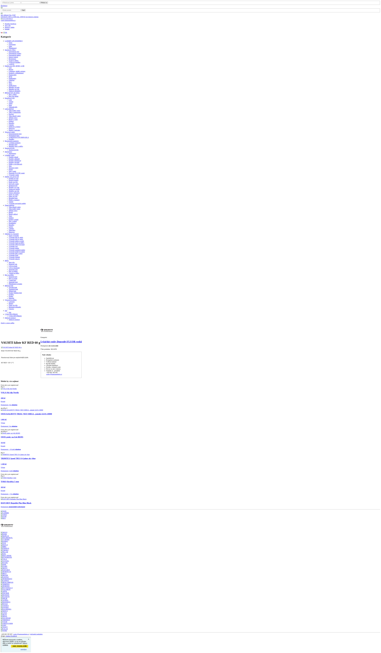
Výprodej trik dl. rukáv (16, 237)
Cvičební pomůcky (15, 143)
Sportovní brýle (9, 148)
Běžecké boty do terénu (12, 93)
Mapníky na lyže (14, 89)
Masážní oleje (13, 144)
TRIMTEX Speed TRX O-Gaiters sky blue (18, 458)
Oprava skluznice (14, 193)
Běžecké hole (9, 286)
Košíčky (11, 294)
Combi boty (12, 280)
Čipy (10, 68)
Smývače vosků (14, 184)
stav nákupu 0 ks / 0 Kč (8, 15)
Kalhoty (11, 121)
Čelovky (11, 309)
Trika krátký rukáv (14, 110)
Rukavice (12, 128)
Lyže (10, 100)
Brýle (10, 77)
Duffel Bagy (13, 85)
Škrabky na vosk (14, 187)
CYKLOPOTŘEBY (11, 314)
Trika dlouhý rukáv (15, 116)
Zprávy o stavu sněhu (7, 323)
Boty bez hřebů (13, 96)
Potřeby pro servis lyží (12, 177)
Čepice (11, 227)
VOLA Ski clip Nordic (10, 393)
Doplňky (11, 139)
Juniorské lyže (13, 269)
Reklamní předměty (15, 307)
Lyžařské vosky (10, 155)
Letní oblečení (9, 109)
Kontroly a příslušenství (16, 73)
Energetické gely (14, 51)
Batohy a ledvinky (14, 130)
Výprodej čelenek (14, 257)
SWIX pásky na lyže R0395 (12, 437)
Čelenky (11, 125)
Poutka (11, 296)
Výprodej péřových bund (17, 244)
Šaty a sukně (13, 221)
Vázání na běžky (14, 273)
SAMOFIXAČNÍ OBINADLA (19, 137)
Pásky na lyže (13, 196)
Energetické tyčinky (15, 53)
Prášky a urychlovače (15, 164)
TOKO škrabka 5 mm (10, 482)
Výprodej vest (13, 246)
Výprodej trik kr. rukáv (16, 239)
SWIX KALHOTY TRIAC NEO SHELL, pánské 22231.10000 (26, 414)
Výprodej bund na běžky (16, 243)
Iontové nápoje (13, 57)
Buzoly (11, 69)
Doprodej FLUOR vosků (17, 173)
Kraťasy (11, 114)
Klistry (11, 169)
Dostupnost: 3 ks (9, 405)
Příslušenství (13, 48)
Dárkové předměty (14, 91)
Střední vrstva (13, 118)
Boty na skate (13, 278)
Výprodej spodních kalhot (17, 250)
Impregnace (8, 152)
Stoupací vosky (13, 168)
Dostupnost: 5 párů (10, 471)
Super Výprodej (14, 235)
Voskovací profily (14, 189)
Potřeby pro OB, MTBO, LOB (14, 66)
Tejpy (10, 84)
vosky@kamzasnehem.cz (54, 374)
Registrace (4, 6)
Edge (10, 46)
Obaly (11, 103)
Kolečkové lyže (10, 98)
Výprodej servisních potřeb (17, 203)
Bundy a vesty (13, 119)
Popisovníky (13, 75)
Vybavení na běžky (11, 300)
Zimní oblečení (9, 205)
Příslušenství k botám (15, 284)
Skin (10, 166)
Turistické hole (13, 289)
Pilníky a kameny (14, 200)
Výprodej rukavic (14, 259)
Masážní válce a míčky (16, 146)
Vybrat (3, 423)
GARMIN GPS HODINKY (14, 41)
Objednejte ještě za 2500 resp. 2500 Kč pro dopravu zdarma (19, 17)
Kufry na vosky (14, 194)
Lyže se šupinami (14, 268)
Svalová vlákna (13, 60)
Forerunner (12, 44)
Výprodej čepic (13, 255)
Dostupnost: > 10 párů (11, 449)
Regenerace (12, 59)
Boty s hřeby (13, 94)
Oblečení (11, 80)
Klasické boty (13, 277)
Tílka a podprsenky (15, 112)
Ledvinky (12, 302)
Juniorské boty (13, 282)
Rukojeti (11, 298)
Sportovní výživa (10, 50)
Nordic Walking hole (15, 293)
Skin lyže (12, 262)
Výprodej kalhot (14, 248)
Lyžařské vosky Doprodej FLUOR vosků (61, 341)
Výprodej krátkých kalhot (17, 252)
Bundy (11, 212)
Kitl (6, 311)
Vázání (11, 102)
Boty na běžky (9, 275)
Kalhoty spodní (13, 219)
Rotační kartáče (13, 180)
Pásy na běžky (13, 271)
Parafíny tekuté (13, 157)
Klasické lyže (13, 264)
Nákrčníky (12, 230)
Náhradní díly (13, 107)
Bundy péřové (13, 214)
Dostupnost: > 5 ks (10, 494)
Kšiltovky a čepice (14, 127)
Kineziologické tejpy (15, 134)
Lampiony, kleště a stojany (17, 71)
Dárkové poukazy (10, 318)
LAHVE (11, 64)
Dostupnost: (13, 507)
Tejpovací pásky (10, 132)
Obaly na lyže (13, 305)
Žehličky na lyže (14, 191)
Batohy (11, 303)
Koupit (3, 401)
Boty (10, 82)
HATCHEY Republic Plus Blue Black (16, 503)
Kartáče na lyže (13, 178)
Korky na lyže (13, 182)
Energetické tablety (15, 55)
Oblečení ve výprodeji (12, 234)
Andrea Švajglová (11, 636)
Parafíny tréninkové (15, 160)
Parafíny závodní (14, 162)
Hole (10, 105)
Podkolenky (12, 78)
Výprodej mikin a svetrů (16, 241)
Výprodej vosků (14, 175)
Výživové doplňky (14, 62)
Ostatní (11, 202)
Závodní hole (13, 287)
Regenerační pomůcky (12, 141)
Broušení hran (13, 198)
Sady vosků (12, 171)
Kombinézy (12, 223)
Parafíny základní (14, 159)
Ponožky (11, 123)
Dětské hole (12, 291)
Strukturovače (13, 185)
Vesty (10, 216)
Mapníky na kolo (14, 87)
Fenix (10, 43)
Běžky (7, 260)
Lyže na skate (13, 266)
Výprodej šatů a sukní (15, 253)
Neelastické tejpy (14, 135)
